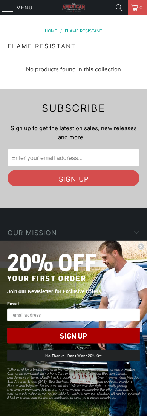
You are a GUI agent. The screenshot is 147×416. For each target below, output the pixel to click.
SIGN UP (73, 335)
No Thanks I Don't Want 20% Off (73, 355)
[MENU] (4, 7)
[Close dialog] (141, 246)
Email (13, 303)
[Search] (119, 7)
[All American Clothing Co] (73, 7)
